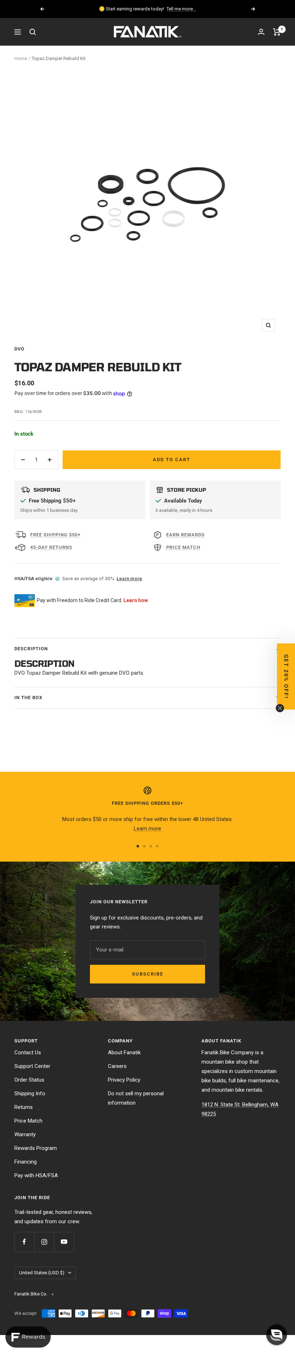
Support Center (32, 1066)
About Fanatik (124, 1052)
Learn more (129, 578)
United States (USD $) (41, 1272)
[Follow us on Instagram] (44, 1242)
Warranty (25, 1134)
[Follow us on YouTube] (64, 1242)
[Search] (33, 32)
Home (20, 58)
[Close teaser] (280, 708)
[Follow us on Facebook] (24, 1242)
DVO (19, 349)
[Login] (261, 32)
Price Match (28, 1121)
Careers (117, 1066)
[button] (286, 676)
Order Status (29, 1080)
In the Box (28, 697)
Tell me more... (181, 9)
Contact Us (27, 1052)
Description (31, 648)
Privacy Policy (124, 1080)
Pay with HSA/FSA (36, 1175)
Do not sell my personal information (136, 1098)
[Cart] (277, 32)
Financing (25, 1162)
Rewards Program (35, 1148)
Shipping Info (29, 1093)
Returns (23, 1107)
